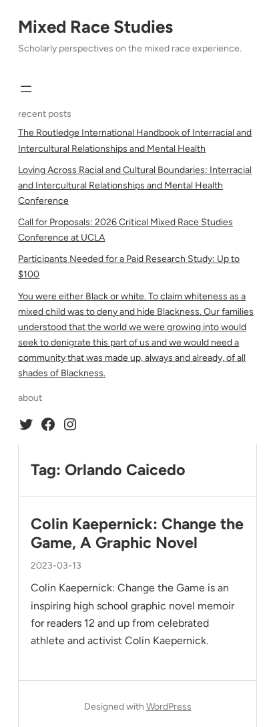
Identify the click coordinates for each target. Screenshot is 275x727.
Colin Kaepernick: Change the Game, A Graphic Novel (137, 533)
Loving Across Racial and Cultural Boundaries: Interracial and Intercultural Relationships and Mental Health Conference (135, 185)
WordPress (169, 706)
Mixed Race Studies (95, 26)
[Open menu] (26, 89)
